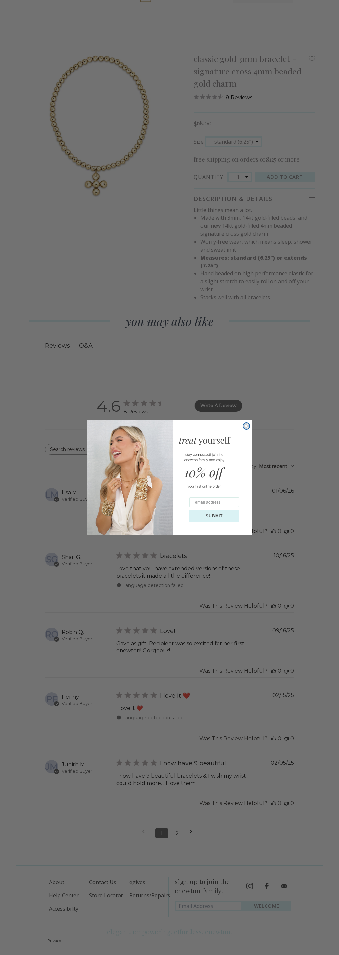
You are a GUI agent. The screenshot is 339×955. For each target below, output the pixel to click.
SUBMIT (214, 516)
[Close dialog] (246, 426)
